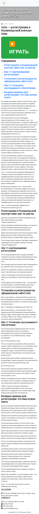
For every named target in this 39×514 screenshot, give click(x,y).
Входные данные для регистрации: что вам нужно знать (20, 95)
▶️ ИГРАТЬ (19, 48)
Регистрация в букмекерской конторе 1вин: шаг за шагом (20, 66)
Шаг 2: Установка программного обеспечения (20, 86)
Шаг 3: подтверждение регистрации (17, 73)
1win (26, 110)
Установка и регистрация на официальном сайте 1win (20, 80)
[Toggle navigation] (3, 3)
